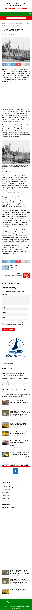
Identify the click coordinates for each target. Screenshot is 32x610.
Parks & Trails (6, 498)
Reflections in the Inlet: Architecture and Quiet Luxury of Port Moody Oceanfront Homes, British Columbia (15, 380)
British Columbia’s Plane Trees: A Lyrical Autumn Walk (20, 432)
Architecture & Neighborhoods (10, 487)
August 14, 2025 (15, 418)
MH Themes (17, 608)
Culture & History (7, 490)
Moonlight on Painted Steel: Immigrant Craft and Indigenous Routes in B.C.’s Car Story (20, 443)
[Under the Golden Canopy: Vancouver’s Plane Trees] (5, 425)
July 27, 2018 (6, 34)
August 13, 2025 (15, 426)
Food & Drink (6, 495)
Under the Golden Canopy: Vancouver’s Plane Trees (18, 423)
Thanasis (14, 34)
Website (4, 317)
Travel (11, 363)
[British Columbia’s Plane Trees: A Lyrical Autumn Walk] (5, 433)
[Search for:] (16, 18)
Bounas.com (5, 363)
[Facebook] (15, 471)
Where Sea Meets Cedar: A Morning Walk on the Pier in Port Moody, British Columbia (19, 402)
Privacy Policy (5, 602)
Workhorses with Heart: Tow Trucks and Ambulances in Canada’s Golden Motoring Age (20, 454)
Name (4, 307)
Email (3, 312)
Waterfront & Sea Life (8, 507)
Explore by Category (15, 23)
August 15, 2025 (15, 406)
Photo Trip (5, 501)
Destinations (5, 492)
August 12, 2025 (15, 447)
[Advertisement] (16, 95)
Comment (5, 294)
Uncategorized (6, 504)
